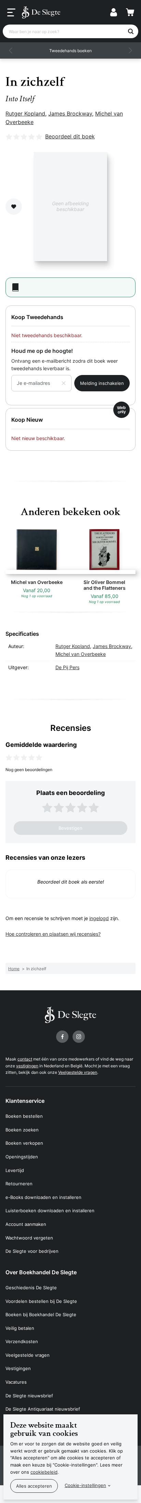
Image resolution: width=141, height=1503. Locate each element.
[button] (11, 50)
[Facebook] (62, 1036)
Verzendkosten (21, 1341)
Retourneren (19, 1183)
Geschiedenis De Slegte (31, 1287)
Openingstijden (21, 1156)
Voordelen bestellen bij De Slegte (41, 1301)
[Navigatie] (11, 12)
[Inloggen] (113, 12)
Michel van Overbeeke (80, 654)
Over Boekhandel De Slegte (41, 1272)
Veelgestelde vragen (77, 1072)
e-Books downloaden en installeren (43, 1197)
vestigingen (27, 1065)
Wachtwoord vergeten (29, 1238)
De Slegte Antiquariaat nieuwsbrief (42, 1409)
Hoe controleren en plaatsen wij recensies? (53, 934)
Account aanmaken (25, 1224)
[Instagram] (78, 1036)
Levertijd (14, 1170)
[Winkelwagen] (130, 12)
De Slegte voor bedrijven (32, 1251)
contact (24, 1059)
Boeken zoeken (22, 1129)
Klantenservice (24, 1100)
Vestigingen (18, 1368)
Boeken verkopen (24, 1143)
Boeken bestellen (24, 1116)
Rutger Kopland (25, 113)
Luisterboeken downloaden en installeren (49, 1210)
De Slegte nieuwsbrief (29, 1395)
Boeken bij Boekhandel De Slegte (40, 1314)
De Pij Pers (67, 667)
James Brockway (70, 113)
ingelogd (99, 918)
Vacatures (16, 1382)
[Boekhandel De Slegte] (41, 12)
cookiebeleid (43, 1472)
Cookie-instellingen (85, 1485)
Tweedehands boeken (70, 50)
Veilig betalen (19, 1328)
